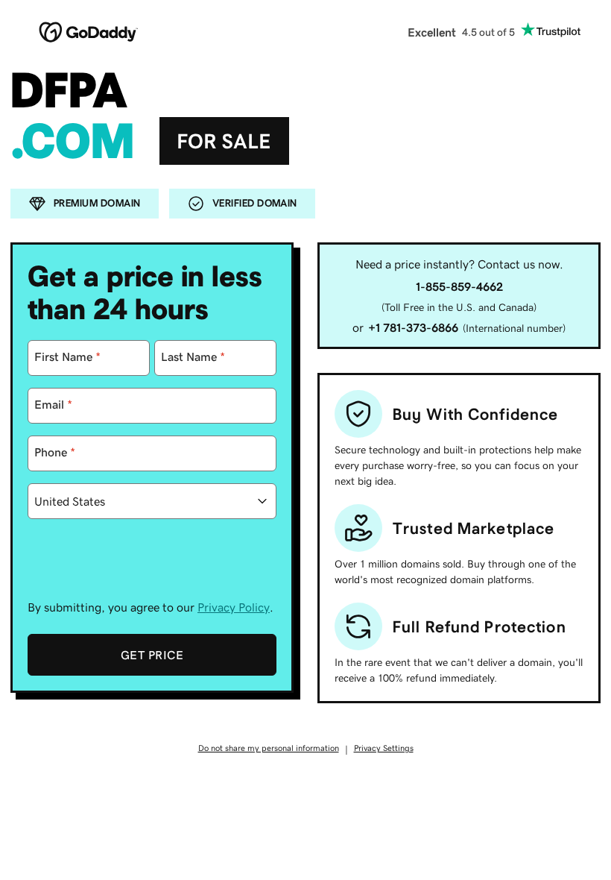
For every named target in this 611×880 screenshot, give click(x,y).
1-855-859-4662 (459, 286)
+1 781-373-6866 (413, 327)
